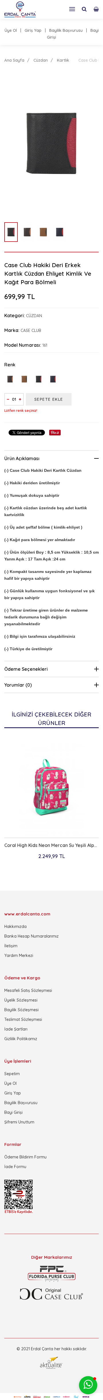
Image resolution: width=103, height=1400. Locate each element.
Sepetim (12, 1073)
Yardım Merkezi (18, 955)
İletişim (10, 945)
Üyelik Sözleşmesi (20, 1000)
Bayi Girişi (13, 1112)
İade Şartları (15, 1029)
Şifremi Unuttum (19, 1122)
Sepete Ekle (48, 399)
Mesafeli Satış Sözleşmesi (28, 990)
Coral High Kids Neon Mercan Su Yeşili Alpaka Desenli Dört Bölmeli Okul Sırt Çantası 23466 (51, 845)
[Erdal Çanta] (20, 9)
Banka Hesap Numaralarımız (31, 936)
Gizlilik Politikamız (20, 1038)
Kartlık (63, 60)
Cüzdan (40, 60)
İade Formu (15, 1166)
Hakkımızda (15, 926)
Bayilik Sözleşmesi (21, 1009)
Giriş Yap (33, 30)
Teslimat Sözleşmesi (23, 1019)
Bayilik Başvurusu (66, 30)
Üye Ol (11, 30)
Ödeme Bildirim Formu (25, 1157)
